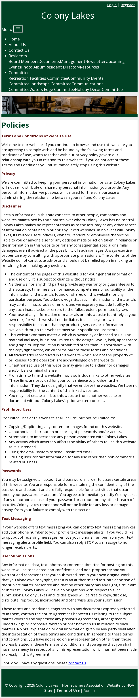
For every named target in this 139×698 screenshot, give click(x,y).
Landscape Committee (50, 83)
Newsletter (95, 61)
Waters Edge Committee (52, 89)
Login (112, 4)
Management (72, 61)
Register (128, 4)
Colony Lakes (47, 685)
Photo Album (33, 67)
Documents (49, 61)
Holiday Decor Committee (99, 89)
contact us (77, 663)
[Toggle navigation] (18, 29)
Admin (89, 690)
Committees (20, 72)
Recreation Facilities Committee (38, 78)
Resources (89, 67)
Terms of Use (68, 690)
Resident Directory (63, 67)
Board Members (24, 61)
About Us (17, 44)
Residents (18, 55)
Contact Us (19, 50)
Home (14, 39)
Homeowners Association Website (91, 685)
